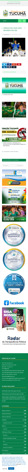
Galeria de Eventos (6, 413)
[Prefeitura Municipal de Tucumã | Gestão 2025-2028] (14, 13)
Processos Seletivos (8, 447)
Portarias (5, 444)
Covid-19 (5, 429)
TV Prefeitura (5, 450)
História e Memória (6, 416)
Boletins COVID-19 (6, 410)
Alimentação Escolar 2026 (13, 3)
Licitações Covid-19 (7, 423)
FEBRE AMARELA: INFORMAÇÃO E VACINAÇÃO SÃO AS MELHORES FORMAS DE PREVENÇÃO (14, 144)
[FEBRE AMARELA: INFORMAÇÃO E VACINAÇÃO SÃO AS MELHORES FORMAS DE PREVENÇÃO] (14, 134)
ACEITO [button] (11, 468)
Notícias (4, 426)
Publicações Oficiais (6, 432)
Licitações (4, 420)
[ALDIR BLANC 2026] (14, 85)
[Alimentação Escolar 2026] (14, 109)
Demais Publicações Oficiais (9, 438)
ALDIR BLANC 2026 (8, 94)
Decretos (5, 435)
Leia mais (18, 464)
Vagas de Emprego (6, 453)
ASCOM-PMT (6, 34)
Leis (4, 441)
